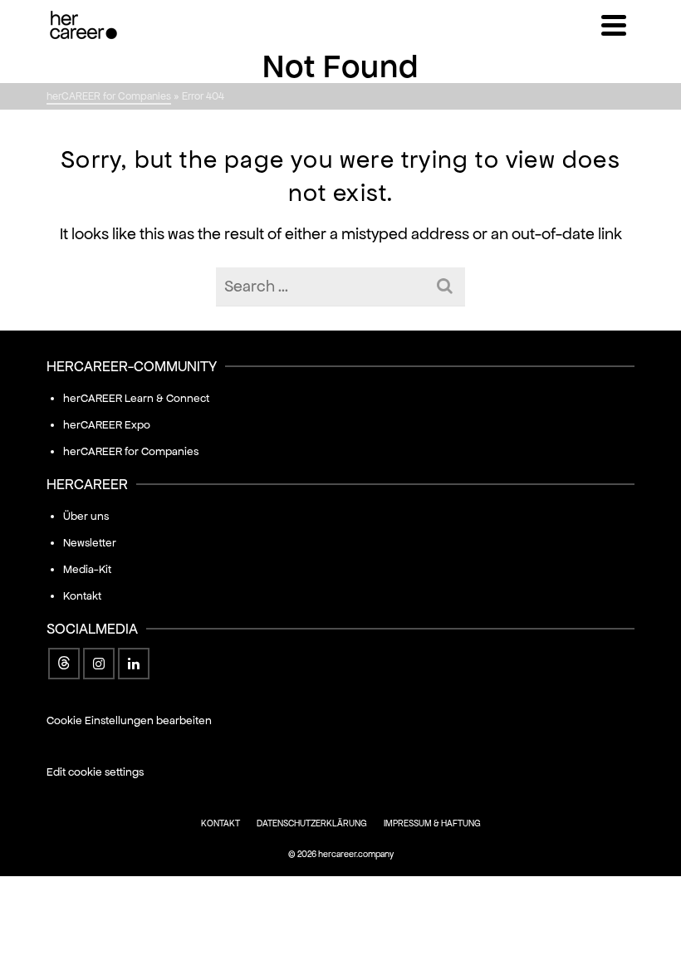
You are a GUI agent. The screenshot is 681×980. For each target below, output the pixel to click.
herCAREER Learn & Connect (136, 398)
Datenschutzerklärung (312, 823)
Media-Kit (87, 569)
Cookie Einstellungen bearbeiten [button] (129, 720)
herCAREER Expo (106, 425)
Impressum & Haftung (432, 823)
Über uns (86, 516)
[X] (64, 663)
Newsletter (89, 543)
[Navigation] (613, 25)
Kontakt (82, 596)
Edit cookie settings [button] (95, 772)
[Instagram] (99, 663)
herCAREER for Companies (130, 451)
